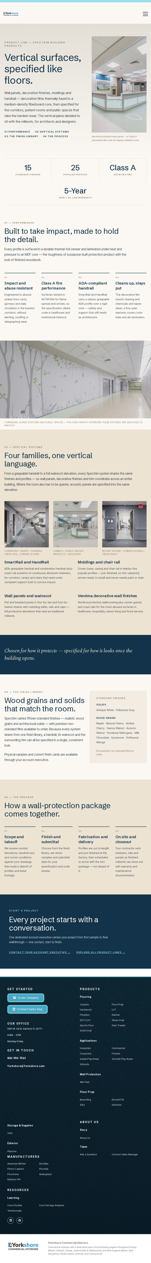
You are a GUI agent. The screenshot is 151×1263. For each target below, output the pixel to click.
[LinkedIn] (10, 1220)
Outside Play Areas (122, 1058)
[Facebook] (19, 1220)
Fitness (116, 1053)
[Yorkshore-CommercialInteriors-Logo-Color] (11, 14)
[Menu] (145, 14)
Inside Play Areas (89, 1058)
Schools (84, 1064)
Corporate (85, 1053)
